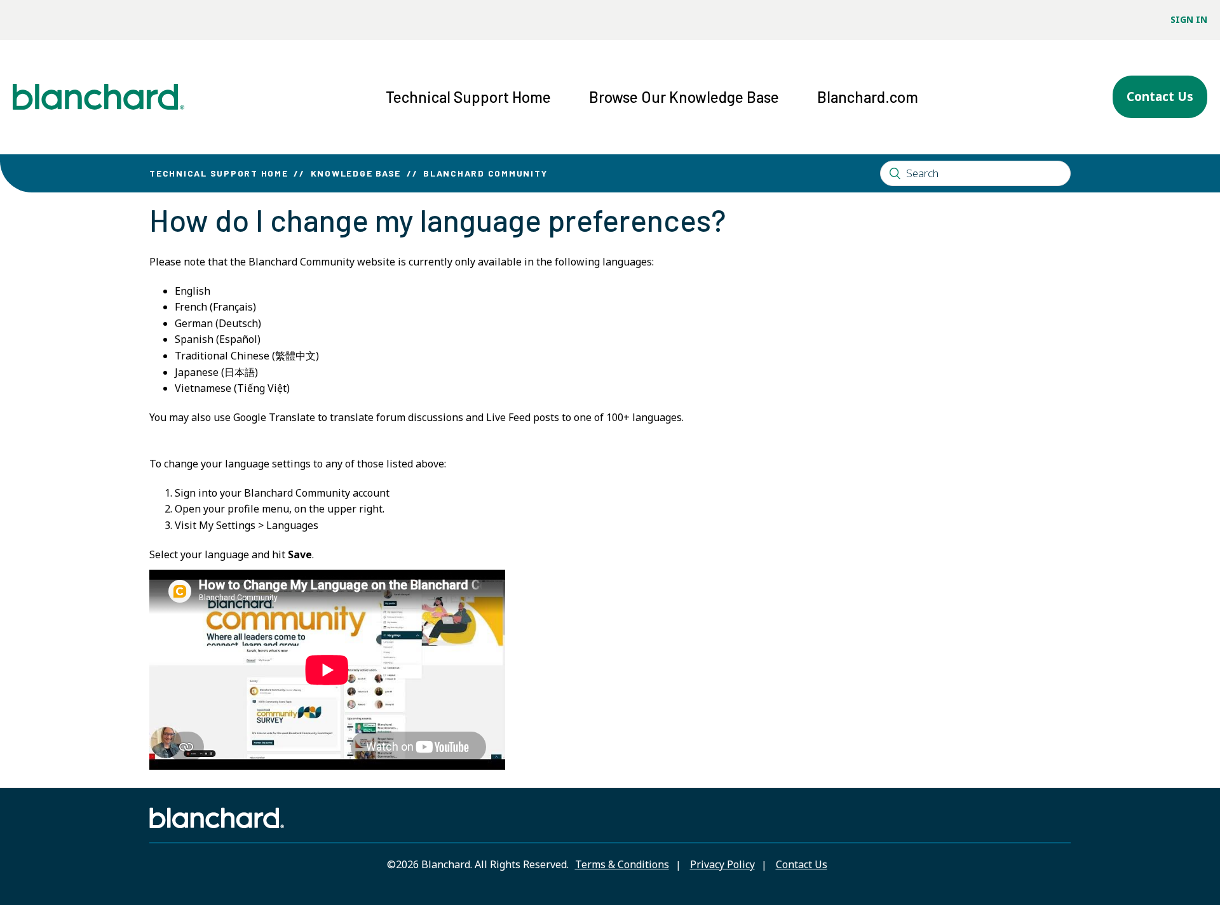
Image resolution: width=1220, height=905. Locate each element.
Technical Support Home (468, 97)
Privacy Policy (722, 864)
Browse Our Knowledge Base (684, 97)
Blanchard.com (867, 97)
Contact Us (1160, 96)
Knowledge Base (356, 173)
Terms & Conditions (622, 864)
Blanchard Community (485, 173)
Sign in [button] (1188, 19)
